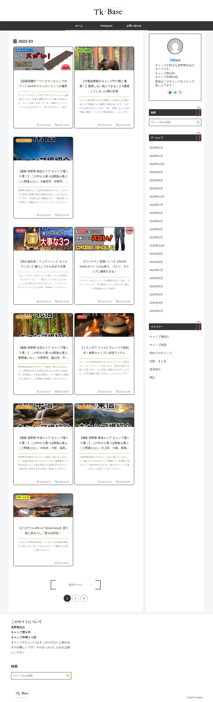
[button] (196, 122)
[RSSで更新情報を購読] (180, 92)
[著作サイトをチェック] (170, 92)
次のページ (76, 584)
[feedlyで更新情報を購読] (175, 92)
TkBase (175, 60)
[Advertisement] (105, 159)
